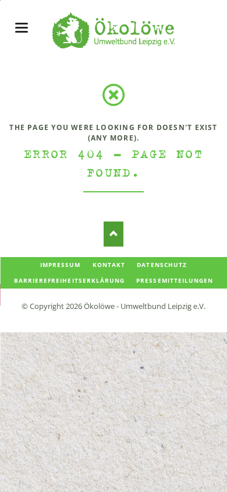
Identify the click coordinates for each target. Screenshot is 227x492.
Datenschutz (161, 265)
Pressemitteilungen (174, 280)
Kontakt (109, 265)
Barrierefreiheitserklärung (69, 280)
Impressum (60, 265)
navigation (21, 27)
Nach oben (114, 234)
